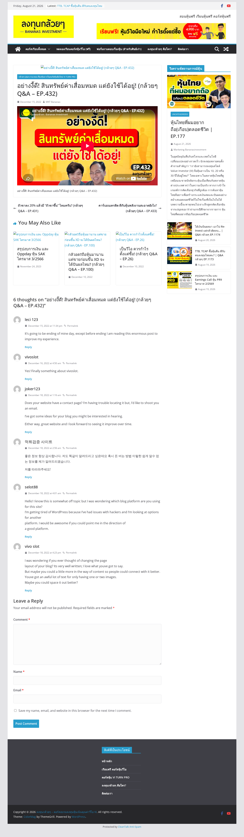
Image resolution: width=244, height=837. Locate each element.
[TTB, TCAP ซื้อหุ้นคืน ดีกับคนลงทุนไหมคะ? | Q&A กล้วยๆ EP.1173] (179, 258)
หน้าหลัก (107, 761)
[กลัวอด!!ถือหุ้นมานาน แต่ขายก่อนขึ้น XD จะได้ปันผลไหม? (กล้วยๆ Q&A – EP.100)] (87, 234)
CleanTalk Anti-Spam (129, 826)
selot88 (31, 487)
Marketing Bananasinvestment (190, 149)
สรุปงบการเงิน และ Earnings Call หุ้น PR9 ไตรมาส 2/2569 (208, 279)
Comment (21, 619)
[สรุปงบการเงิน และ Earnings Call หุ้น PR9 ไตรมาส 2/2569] (179, 282)
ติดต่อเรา (183, 49)
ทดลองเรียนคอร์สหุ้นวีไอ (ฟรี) (73, 49)
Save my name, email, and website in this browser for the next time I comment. (75, 711)
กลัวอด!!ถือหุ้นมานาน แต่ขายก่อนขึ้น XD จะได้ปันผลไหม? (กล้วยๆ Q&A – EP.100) (86, 262)
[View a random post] (226, 49)
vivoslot (32, 357)
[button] (48, 49)
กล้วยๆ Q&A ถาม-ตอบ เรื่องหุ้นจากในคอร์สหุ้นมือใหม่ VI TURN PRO (47, 76)
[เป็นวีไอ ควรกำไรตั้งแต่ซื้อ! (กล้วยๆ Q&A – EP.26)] (138, 234)
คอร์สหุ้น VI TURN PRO (115, 777)
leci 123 (31, 319)
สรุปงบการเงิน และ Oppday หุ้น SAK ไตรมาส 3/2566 (33, 253)
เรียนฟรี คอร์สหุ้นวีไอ (114, 769)
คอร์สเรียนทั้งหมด (36, 49)
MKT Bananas (53, 101)
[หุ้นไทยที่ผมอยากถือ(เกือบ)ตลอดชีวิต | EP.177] (199, 91)
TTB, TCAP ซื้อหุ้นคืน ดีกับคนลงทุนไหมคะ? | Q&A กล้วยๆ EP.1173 (79, 7)
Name (19, 672)
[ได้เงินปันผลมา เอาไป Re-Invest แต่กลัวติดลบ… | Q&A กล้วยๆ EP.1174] (179, 233)
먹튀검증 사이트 (38, 441)
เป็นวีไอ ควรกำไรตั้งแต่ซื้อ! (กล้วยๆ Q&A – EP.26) (138, 253)
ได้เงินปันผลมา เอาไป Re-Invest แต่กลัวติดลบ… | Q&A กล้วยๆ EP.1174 (210, 230)
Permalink (72, 325)
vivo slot (32, 546)
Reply (28, 347)
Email (18, 690)
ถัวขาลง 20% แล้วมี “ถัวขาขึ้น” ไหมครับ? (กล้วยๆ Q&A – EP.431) (50, 208)
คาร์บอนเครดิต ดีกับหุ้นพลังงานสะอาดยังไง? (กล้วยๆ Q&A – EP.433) (128, 208)
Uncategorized (180, 114)
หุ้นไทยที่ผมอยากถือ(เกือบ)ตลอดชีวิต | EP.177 (192, 129)
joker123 (32, 388)
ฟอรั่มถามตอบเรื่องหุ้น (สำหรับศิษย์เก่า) (119, 49)
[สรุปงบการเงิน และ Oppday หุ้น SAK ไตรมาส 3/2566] (36, 234)
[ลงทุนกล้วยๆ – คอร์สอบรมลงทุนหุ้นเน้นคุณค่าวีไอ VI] (17, 49)
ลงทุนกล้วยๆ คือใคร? (160, 49)
